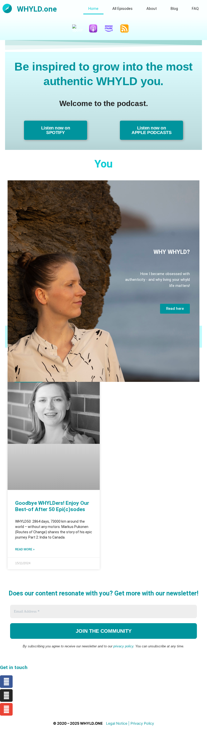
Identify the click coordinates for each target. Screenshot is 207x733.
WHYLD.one (37, 9)
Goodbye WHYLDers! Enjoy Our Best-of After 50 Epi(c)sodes (52, 506)
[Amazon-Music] (111, 28)
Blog (174, 8)
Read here (175, 308)
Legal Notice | (118, 723)
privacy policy (123, 646)
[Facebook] (6, 681)
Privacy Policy (142, 723)
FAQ (195, 8)
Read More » (25, 549)
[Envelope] (6, 709)
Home (93, 8)
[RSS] (127, 28)
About (151, 8)
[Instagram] (6, 695)
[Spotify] (80, 28)
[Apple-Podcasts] (96, 28)
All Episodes (122, 8)
